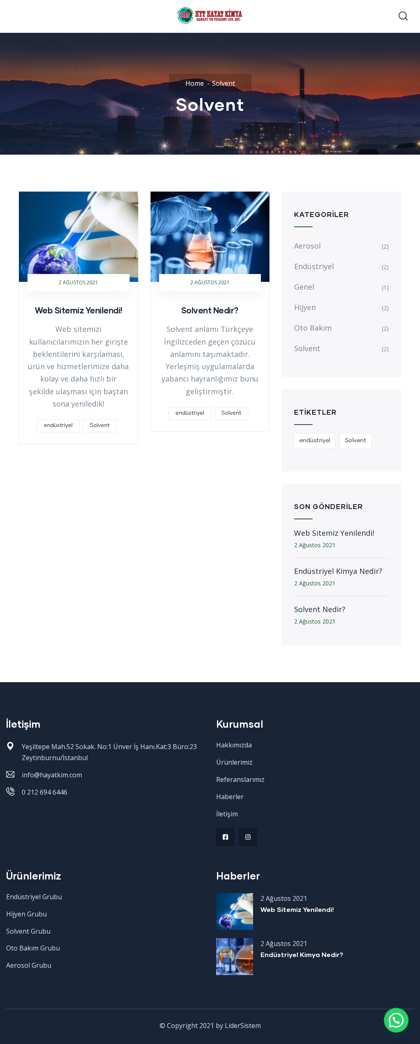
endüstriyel (58, 425)
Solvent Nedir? (210, 310)
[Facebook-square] (225, 837)
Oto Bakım (313, 328)
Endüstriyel (314, 266)
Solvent (100, 425)
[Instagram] (248, 837)
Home (194, 83)
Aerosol (307, 246)
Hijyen (305, 307)
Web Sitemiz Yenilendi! (78, 310)
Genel (304, 287)
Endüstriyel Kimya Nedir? (338, 571)
